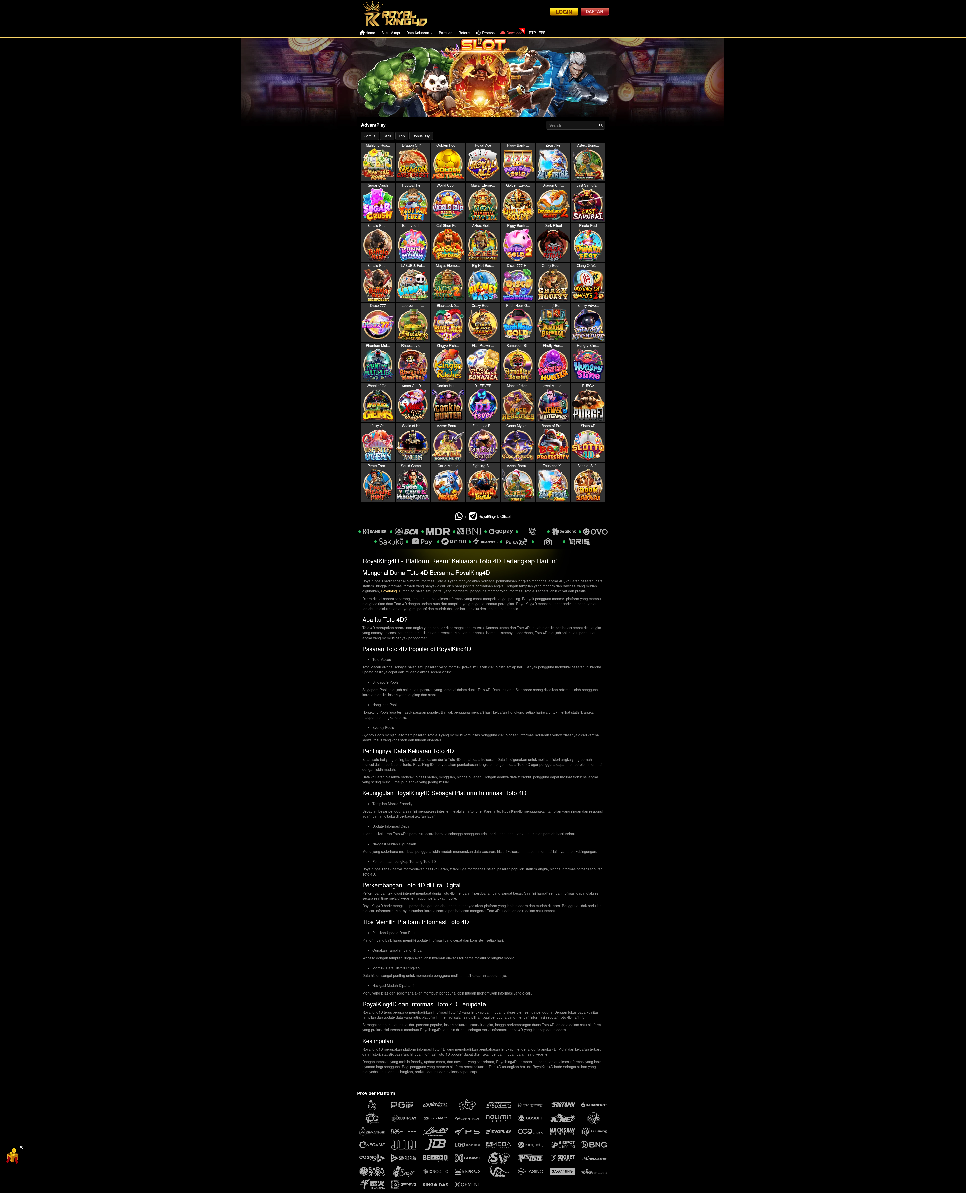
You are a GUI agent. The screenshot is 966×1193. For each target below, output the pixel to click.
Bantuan (445, 32)
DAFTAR (594, 11)
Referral (465, 32)
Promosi (488, 32)
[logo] (399, 14)
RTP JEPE (537, 32)
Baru (387, 135)
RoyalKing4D (391, 590)
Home (370, 32)
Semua (370, 135)
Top (402, 135)
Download (514, 32)
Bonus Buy (421, 135)
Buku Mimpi (390, 32)
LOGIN (564, 11)
